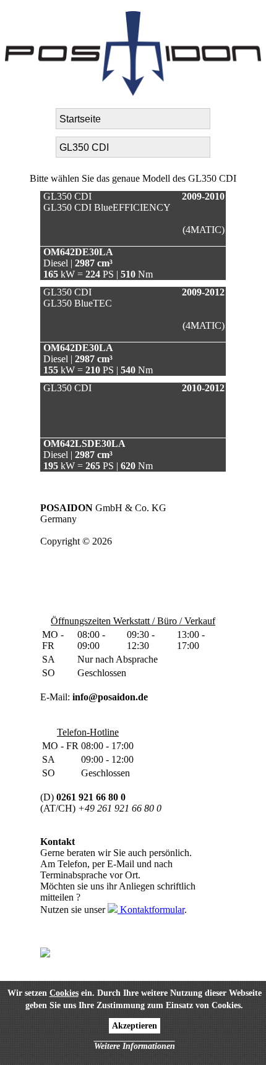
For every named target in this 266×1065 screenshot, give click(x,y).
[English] (27, 15)
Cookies (64, 993)
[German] (12, 15)
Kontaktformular (151, 909)
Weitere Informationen (134, 1046)
